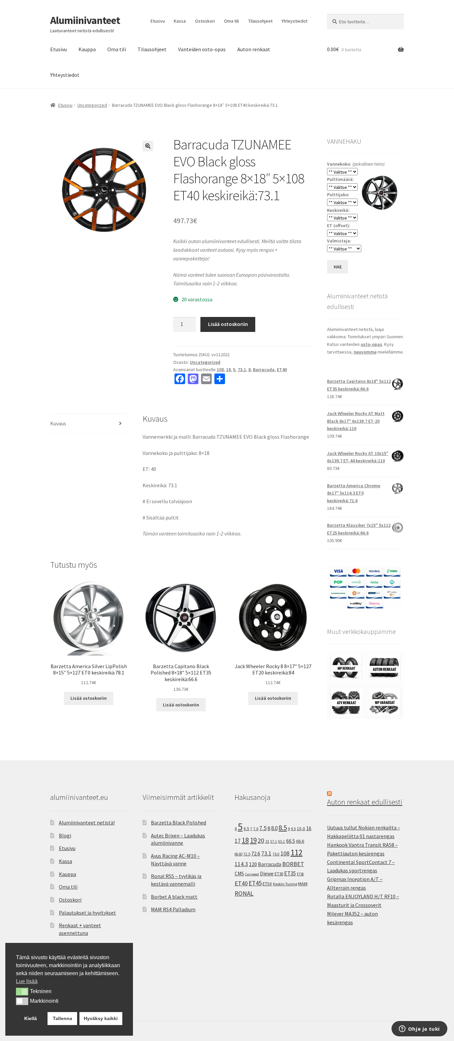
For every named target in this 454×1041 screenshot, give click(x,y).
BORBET (293, 864)
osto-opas (371, 344)
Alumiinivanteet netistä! (87, 822)
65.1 (281, 841)
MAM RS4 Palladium (173, 909)
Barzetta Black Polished (178, 822)
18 (228, 369)
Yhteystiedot (294, 21)
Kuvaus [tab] (58, 423)
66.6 (300, 841)
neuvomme (365, 352)
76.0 (276, 854)
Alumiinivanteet (85, 20)
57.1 (273, 841)
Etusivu (158, 21)
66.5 (290, 841)
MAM (302, 884)
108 (220, 369)
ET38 (300, 874)
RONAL (244, 893)
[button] (148, 146)
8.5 (283, 827)
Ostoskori (205, 21)
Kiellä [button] (30, 1018)
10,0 (301, 828)
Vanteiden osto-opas (202, 49)
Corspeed (252, 874)
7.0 (255, 828)
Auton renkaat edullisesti (364, 802)
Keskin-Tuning (285, 883)
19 (253, 840)
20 (261, 840)
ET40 (282, 369)
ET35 (290, 873)
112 (296, 852)
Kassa (180, 21)
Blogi (65, 835)
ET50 (267, 884)
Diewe (267, 873)
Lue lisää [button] (27, 981)
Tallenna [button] (62, 1018)
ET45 (255, 883)
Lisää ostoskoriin (228, 324)
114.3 (241, 864)
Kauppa (87, 49)
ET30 (279, 874)
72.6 (255, 853)
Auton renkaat (253, 49)
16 (308, 828)
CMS (239, 873)
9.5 (293, 828)
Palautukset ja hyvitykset (87, 912)
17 (238, 840)
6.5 (246, 828)
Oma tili (231, 21)
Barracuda (264, 369)
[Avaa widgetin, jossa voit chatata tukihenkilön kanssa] (419, 1029)
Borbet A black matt (174, 896)
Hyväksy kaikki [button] (101, 1018)
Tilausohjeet (260, 21)
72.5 (246, 853)
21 (267, 841)
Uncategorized (92, 105)
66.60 (238, 854)
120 (253, 864)
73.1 (242, 369)
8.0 (274, 828)
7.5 (263, 828)
